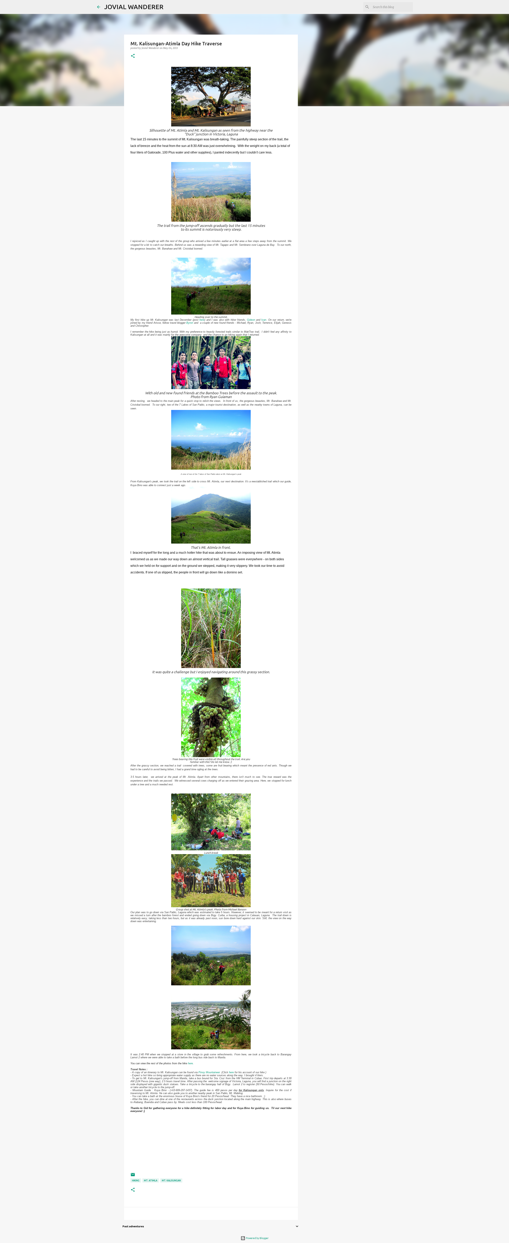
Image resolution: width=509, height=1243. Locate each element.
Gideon (251, 319)
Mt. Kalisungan (171, 1180)
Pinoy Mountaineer (209, 1072)
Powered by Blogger (257, 1238)
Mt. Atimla (150, 1180)
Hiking (135, 1180)
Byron (189, 322)
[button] (132, 56)
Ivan (263, 319)
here (201, 319)
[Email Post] (132, 1176)
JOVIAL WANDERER (133, 6)
